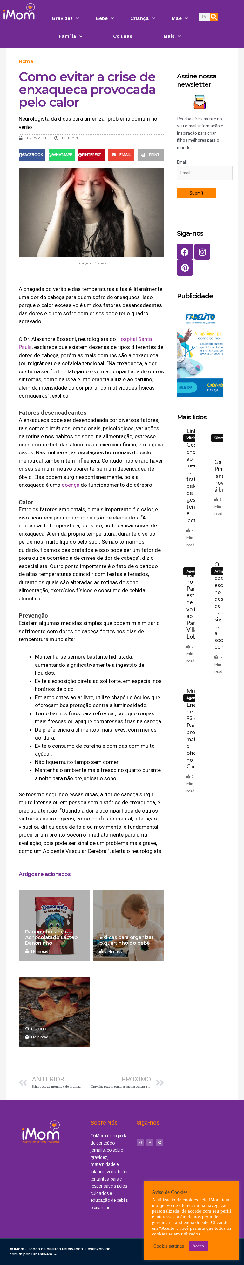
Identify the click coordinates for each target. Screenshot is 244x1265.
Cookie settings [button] (168, 1245)
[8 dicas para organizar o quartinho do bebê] (128, 925)
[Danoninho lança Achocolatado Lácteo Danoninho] (54, 925)
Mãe (177, 18)
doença (70, 485)
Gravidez (62, 18)
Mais (169, 36)
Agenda (193, 571)
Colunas (122, 36)
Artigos (220, 571)
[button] (32, 155)
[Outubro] (54, 1012)
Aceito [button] (198, 1245)
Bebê (102, 18)
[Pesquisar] (214, 17)
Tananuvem (41, 1254)
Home (26, 61)
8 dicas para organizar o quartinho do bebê (126, 940)
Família (67, 36)
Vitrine (192, 437)
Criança (139, 18)
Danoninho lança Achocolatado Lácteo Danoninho (51, 937)
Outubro (35, 1029)
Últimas (221, 437)
